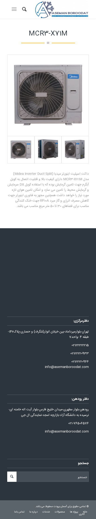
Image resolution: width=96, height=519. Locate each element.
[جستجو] (23, 9)
